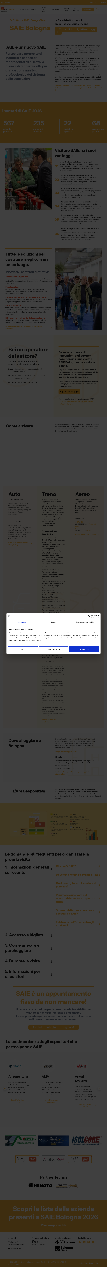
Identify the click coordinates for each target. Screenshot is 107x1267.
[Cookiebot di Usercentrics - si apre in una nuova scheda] (90, 616)
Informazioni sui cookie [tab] (84, 622)
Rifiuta (23, 649)
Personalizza (52, 649)
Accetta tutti (84, 649)
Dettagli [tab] (53, 622)
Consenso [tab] (22, 622)
